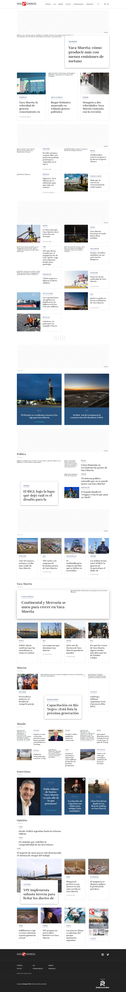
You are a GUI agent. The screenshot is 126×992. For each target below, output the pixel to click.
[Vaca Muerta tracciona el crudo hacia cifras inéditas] (76, 233)
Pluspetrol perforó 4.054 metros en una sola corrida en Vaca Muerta (73, 886)
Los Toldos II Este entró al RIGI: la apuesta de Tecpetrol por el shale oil (98, 566)
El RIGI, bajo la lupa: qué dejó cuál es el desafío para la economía (39, 497)
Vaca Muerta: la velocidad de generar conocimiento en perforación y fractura (29, 110)
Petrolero (67, 730)
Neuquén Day (23, 97)
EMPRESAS (92, 150)
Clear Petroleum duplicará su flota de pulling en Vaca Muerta (98, 805)
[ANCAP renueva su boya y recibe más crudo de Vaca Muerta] (27, 546)
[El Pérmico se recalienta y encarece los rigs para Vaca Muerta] (39, 390)
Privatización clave (71, 556)
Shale (44, 556)
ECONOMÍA (85, 97)
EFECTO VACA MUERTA (48, 293)
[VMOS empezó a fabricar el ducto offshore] (28, 279)
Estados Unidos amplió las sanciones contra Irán (71, 737)
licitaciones (27, 884)
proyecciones (46, 149)
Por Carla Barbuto (39, 422)
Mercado (39, 410)
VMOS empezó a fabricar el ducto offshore (50, 280)
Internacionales (79, 4)
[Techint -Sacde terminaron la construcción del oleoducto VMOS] (86, 390)
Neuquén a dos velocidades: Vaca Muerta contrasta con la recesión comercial (93, 109)
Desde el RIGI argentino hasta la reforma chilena (40, 832)
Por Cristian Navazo (47, 654)
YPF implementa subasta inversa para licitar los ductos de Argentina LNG (39, 896)
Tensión (21, 925)
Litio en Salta (93, 692)
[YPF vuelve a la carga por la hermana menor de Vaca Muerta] (51, 546)
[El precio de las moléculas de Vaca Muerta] (76, 279)
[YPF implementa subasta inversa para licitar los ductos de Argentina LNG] (39, 875)
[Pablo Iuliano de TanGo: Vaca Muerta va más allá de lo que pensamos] (28, 796)
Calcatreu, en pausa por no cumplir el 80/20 (50, 323)
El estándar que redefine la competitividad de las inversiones (36, 843)
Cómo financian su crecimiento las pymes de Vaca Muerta (94, 468)
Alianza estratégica (27, 596)
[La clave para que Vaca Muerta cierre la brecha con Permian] (28, 233)
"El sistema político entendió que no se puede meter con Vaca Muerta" (94, 481)
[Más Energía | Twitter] (108, 4)
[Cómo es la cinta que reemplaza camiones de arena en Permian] (87, 754)
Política (68, 4)
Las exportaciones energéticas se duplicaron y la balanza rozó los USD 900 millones (50, 302)
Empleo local (46, 317)
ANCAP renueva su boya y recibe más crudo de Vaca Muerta (26, 564)
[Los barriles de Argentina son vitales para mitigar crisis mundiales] (74, 786)
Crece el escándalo (57, 97)
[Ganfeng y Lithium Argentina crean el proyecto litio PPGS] (98, 682)
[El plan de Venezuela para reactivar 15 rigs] (24, 754)
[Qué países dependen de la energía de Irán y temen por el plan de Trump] (87, 735)
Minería (60, 4)
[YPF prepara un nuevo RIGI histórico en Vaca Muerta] (51, 915)
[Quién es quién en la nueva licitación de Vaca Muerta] (76, 301)
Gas (54, 4)
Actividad (98, 796)
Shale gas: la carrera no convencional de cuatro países (97, 183)
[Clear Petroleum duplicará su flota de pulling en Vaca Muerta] (98, 786)
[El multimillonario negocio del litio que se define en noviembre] (74, 546)
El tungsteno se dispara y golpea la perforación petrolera (97, 885)
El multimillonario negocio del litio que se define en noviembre (74, 566)
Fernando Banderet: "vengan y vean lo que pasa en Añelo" (94, 495)
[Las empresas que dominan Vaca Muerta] (51, 630)
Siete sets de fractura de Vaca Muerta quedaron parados (74, 649)
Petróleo (48, 4)
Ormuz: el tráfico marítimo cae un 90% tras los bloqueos (97, 256)
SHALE (44, 640)
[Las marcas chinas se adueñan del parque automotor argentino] (74, 915)
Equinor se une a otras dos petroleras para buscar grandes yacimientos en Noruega (39, 739)
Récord (68, 877)
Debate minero (22, 692)
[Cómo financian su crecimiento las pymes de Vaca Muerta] (71, 465)
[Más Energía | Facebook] (105, 4)
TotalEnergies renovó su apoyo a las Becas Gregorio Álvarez (98, 158)
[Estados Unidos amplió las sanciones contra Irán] (56, 735)
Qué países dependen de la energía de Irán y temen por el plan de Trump (103, 738)
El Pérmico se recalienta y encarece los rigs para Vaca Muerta (39, 416)
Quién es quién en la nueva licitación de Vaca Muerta (98, 300)
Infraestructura (47, 274)
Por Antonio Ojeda (47, 169)
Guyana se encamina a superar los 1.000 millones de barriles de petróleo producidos (70, 759)
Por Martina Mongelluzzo (25, 117)
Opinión (21, 827)
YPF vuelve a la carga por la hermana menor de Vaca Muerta (50, 564)
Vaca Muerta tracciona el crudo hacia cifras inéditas (98, 234)
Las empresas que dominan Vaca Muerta (51, 648)
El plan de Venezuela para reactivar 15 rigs (39, 756)
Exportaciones (94, 272)
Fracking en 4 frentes (95, 176)
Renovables (89, 4)
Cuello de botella (101, 749)
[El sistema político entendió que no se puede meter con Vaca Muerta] (71, 479)
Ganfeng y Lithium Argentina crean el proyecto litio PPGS (97, 701)
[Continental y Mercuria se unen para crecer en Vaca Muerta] (90, 604)
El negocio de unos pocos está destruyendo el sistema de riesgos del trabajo (39, 854)
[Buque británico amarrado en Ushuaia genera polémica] (63, 83)
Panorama (26, 486)
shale (91, 294)
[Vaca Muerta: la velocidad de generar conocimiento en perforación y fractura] (31, 83)
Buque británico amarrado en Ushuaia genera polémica (61, 107)
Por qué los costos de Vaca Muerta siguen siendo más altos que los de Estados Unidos (98, 651)
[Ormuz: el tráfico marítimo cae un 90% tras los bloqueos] (76, 255)
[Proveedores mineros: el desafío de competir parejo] (27, 682)
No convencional (94, 877)
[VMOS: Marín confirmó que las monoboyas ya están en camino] (27, 630)
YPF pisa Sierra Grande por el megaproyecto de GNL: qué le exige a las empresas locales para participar (50, 257)
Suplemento (93, 938)
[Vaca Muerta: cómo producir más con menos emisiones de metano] (63, 51)
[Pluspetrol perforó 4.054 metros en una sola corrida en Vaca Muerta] (74, 866)
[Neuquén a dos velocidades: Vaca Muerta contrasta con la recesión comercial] (94, 83)
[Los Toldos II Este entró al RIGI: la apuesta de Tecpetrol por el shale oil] (98, 546)
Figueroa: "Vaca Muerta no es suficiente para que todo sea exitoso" (49, 183)
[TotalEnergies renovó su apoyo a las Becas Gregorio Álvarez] (76, 157)
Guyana (67, 749)
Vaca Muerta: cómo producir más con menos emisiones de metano (86, 54)
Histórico (92, 227)
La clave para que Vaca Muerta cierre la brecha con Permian (51, 233)
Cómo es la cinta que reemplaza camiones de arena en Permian (102, 758)
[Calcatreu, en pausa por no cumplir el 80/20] (28, 322)
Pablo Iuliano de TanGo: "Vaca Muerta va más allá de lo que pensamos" (51, 796)
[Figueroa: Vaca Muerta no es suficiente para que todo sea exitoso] (28, 182)
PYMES (44, 246)
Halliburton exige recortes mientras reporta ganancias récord (27, 934)
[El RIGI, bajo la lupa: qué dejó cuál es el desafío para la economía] (39, 477)
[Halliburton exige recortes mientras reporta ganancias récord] (27, 915)
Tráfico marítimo (94, 248)
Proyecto (21, 640)
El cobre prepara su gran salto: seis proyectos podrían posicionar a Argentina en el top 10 (51, 158)
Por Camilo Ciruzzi (94, 307)
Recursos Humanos (52, 699)
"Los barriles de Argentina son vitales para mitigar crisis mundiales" (75, 806)
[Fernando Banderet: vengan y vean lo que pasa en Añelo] (71, 492)
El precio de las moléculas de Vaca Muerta (98, 279)
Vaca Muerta (73, 42)
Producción (36, 750)
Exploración (36, 730)
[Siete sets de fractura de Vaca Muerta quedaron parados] (74, 630)
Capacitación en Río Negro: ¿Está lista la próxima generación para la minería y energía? (63, 713)
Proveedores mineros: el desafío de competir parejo (26, 700)
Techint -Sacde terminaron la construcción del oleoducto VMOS (86, 416)
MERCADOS (83, 460)
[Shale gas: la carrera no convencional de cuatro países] (76, 182)
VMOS (86, 410)
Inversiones (93, 556)
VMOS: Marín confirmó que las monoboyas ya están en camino (27, 649)
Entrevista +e (74, 796)
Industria (45, 225)
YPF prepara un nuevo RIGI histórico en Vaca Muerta (51, 934)
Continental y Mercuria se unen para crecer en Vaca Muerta (43, 607)
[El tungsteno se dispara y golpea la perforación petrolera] (98, 866)
